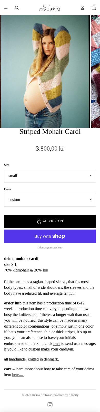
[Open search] (17, 7)
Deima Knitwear (42, 395)
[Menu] (6, 8)
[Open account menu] (82, 7)
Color (7, 189)
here (56, 343)
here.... (18, 374)
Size (6, 165)
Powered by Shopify (65, 395)
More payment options (50, 247)
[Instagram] (50, 405)
